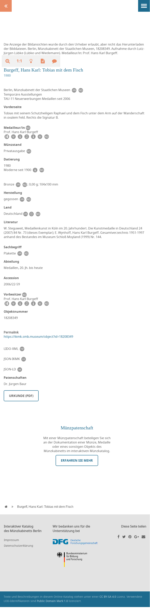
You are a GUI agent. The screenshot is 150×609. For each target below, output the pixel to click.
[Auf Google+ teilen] (136, 536)
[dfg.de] (75, 542)
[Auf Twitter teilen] (124, 536)
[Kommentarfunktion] (54, 61)
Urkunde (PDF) (21, 396)
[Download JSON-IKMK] (24, 359)
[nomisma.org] (74, 90)
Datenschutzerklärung (18, 545)
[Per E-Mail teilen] (143, 536)
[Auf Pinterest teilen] (129, 536)
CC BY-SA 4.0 (107, 596)
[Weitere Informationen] (31, 61)
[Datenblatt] (43, 61)
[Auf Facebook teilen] (118, 536)
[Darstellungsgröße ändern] (7, 61)
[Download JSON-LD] (20, 369)
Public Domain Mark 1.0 (52, 601)
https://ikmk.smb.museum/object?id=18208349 (38, 336)
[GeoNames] (31, 213)
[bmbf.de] (75, 560)
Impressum (11, 540)
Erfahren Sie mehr (77, 460)
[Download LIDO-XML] (22, 349)
